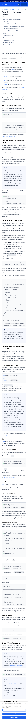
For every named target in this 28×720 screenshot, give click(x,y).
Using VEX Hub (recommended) (9, 522)
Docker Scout (6, 21)
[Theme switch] (25, 4)
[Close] (25, 703)
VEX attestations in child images (11, 28)
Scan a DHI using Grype (9, 35)
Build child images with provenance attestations (14, 26)
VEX (13, 69)
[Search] (22, 4)
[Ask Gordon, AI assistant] (19, 4)
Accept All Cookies (14, 717)
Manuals (6, 9)
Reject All (14, 713)
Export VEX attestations (8, 42)
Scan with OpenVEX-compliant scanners (12, 19)
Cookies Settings (14, 710)
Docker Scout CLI (12, 683)
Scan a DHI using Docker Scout (11, 23)
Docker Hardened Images (12, 9)
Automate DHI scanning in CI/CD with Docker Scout (15, 30)
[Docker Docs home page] (8, 4)
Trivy (4, 38)
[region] (14, 711)
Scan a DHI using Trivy (9, 40)
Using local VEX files (7, 615)
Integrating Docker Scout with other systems (12, 435)
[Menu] (3, 4)
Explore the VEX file (7, 45)
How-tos (19, 9)
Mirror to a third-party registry (15, 665)
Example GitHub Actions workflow (10, 365)
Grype (4, 33)
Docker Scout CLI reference (8, 136)
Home (3, 9)
